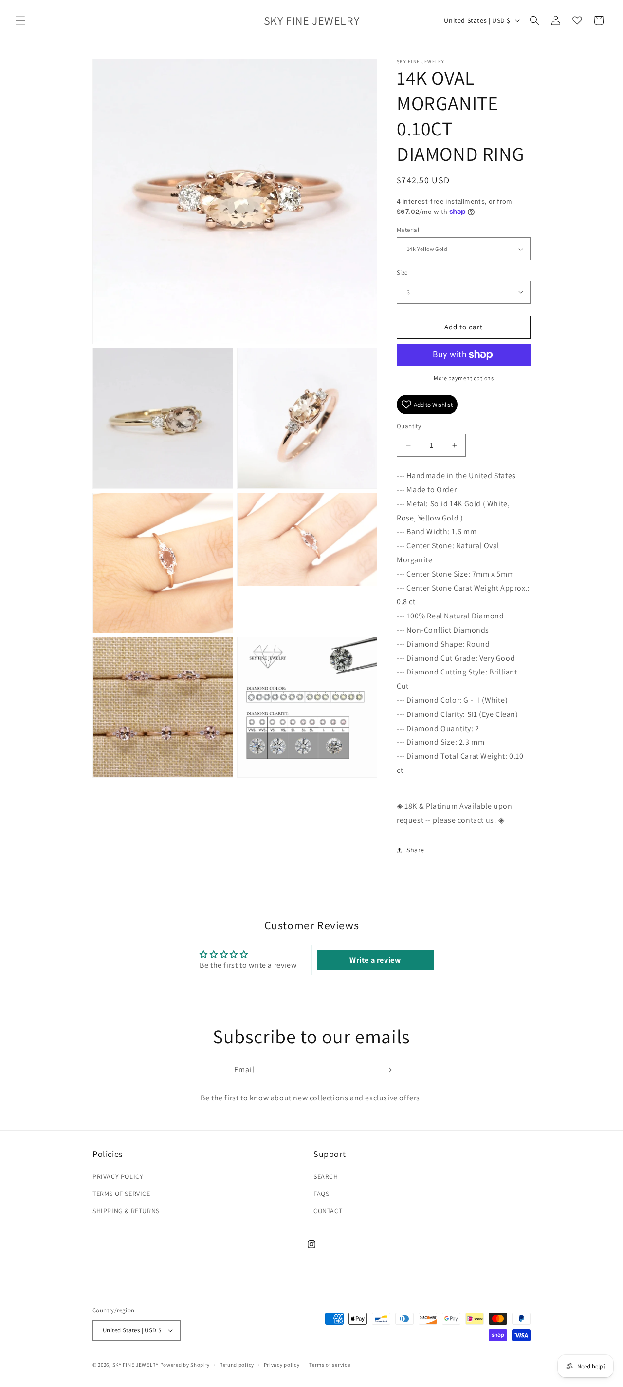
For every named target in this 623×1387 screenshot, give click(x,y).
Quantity (409, 426)
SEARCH (325, 1176)
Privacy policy (282, 1364)
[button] (20, 20)
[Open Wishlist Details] (577, 20)
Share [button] (415, 850)
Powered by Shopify (185, 1364)
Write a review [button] (375, 960)
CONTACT (327, 1210)
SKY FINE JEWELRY (135, 1364)
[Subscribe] (388, 1070)
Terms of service (329, 1364)
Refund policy (237, 1364)
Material (408, 230)
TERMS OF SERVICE (121, 1193)
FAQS (321, 1193)
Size (402, 273)
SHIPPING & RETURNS (126, 1210)
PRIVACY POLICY (117, 1176)
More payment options (464, 378)
